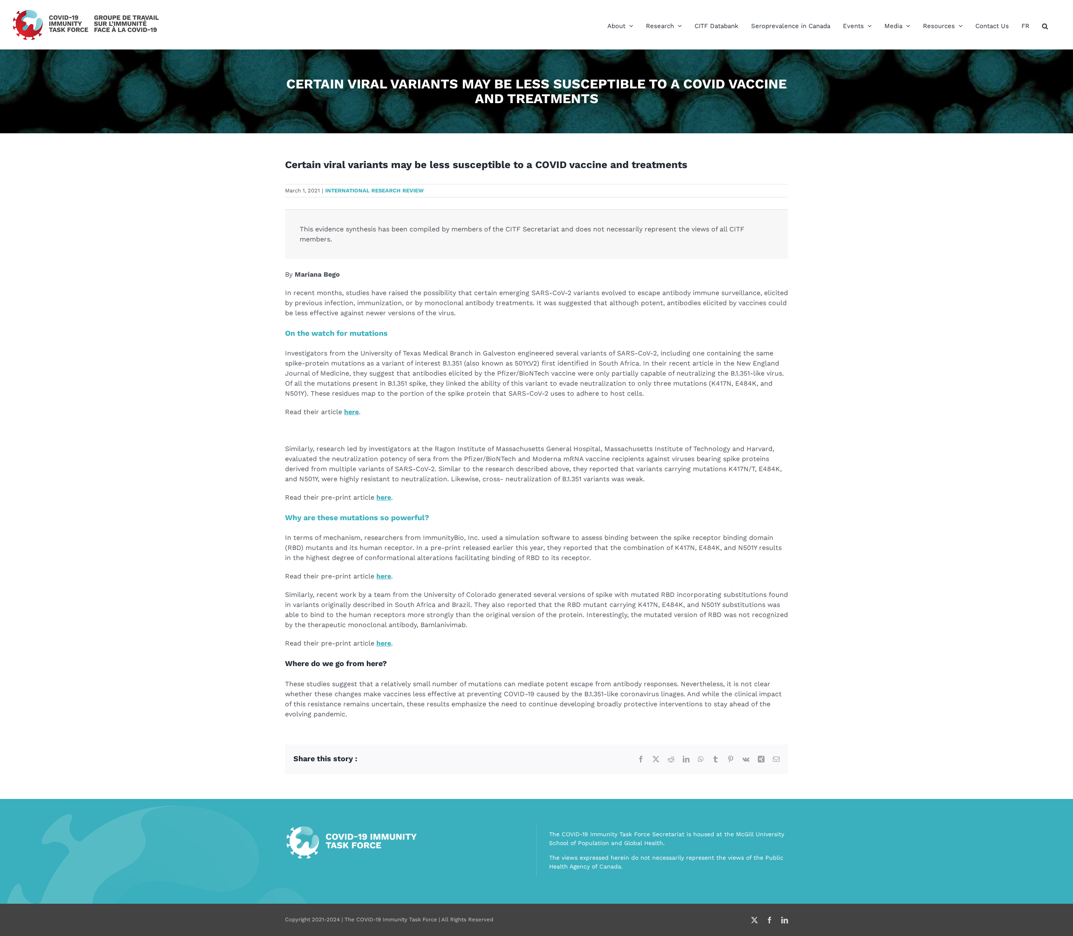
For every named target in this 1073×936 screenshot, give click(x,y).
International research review (374, 190)
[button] (1045, 26)
